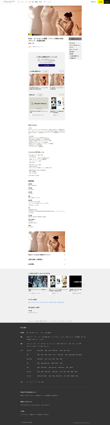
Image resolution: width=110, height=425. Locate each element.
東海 (27, 363)
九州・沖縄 (29, 375)
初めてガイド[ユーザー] (29, 395)
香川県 (68, 371)
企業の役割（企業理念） (36, 259)
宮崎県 (68, 375)
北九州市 (41, 375)
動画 (42, 381)
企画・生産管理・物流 (46, 336)
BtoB (48, 346)
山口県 (61, 371)
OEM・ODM (43, 343)
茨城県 (38, 354)
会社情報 (71, 54)
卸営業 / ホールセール (34, 312)
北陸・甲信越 (29, 358)
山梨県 (57, 358)
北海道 (38, 350)
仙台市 (56, 350)
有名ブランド (46, 302)
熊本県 (57, 375)
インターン (42, 332)
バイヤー (38, 336)
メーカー (38, 343)
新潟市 (41, 358)
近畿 (27, 367)
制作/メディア (35, 339)
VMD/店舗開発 (77, 336)
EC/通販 (58, 343)
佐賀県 (50, 375)
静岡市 (45, 363)
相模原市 (80, 354)
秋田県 (61, 350)
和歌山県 (71, 367)
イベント (35, 381)
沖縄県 (77, 375)
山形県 (65, 350)
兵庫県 (59, 367)
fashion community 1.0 (45, 405)
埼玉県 (49, 354)
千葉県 (59, 354)
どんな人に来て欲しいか (74, 45)
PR (47, 343)
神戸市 (62, 367)
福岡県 (38, 375)
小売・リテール (29, 343)
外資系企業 (51, 302)
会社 (39, 381)
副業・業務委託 (48, 332)
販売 (85, 336)
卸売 (70, 343)
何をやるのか (72, 43)
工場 (73, 343)
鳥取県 (38, 371)
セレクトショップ (52, 343)
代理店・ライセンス (64, 343)
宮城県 (53, 350)
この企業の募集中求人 (74, 56)
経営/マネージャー (30, 336)
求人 (27, 381)
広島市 (56, 371)
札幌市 (41, 350)
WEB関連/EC (29, 339)
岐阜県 (38, 363)
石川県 (50, 358)
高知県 (76, 371)
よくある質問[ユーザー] (39, 395)
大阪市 (53, 367)
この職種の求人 (72, 58)
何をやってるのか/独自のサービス (39, 255)
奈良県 (67, 367)
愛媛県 (72, 371)
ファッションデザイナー (55, 336)
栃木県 (42, 354)
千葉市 (62, 354)
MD (35, 336)
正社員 (29, 302)
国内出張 (55, 302)
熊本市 (60, 375)
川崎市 (77, 354)
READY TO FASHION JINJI (35, 405)
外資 (44, 346)
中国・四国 (29, 371)
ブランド (31, 381)
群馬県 (46, 354)
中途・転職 (32, 332)
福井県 (53, 358)
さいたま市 (53, 354)
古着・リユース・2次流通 (31, 346)
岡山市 (49, 371)
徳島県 (65, 371)
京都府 (42, 367)
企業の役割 (71, 51)
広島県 (53, 371)
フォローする (46, 65)
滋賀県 (38, 367)
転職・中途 (31, 43)
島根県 (42, 371)
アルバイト (37, 332)
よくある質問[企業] (47, 395)
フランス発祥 (41, 302)
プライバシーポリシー (24, 414)
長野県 (61, 358)
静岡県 (42, 363)
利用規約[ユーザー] (33, 414)
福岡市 (45, 375)
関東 (27, 354)
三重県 (61, 363)
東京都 (66, 354)
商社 (34, 343)
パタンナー (63, 336)
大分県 (65, 375)
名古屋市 (56, 363)
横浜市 (74, 354)
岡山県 (46, 371)
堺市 (55, 367)
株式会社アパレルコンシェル (38, 46)
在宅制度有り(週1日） (60, 302)
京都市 (45, 367)
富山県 (46, 358)
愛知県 (53, 363)
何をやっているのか (73, 49)
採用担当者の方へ (55, 395)
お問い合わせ (46, 414)
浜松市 (48, 363)
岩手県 (50, 350)
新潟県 (38, 358)
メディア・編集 (39, 346)
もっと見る (45, 71)
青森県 (46, 350)
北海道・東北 (29, 350)
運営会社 (22, 395)
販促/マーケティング (69, 336)
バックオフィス (41, 339)
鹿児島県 (72, 375)
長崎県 (53, 375)
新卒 (27, 332)
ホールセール (33, 302)
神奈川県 (70, 354)
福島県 (68, 350)
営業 (37, 302)
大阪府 (50, 367)
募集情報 (71, 47)
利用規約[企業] (40, 414)
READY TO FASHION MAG (25, 405)
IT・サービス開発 (78, 343)
